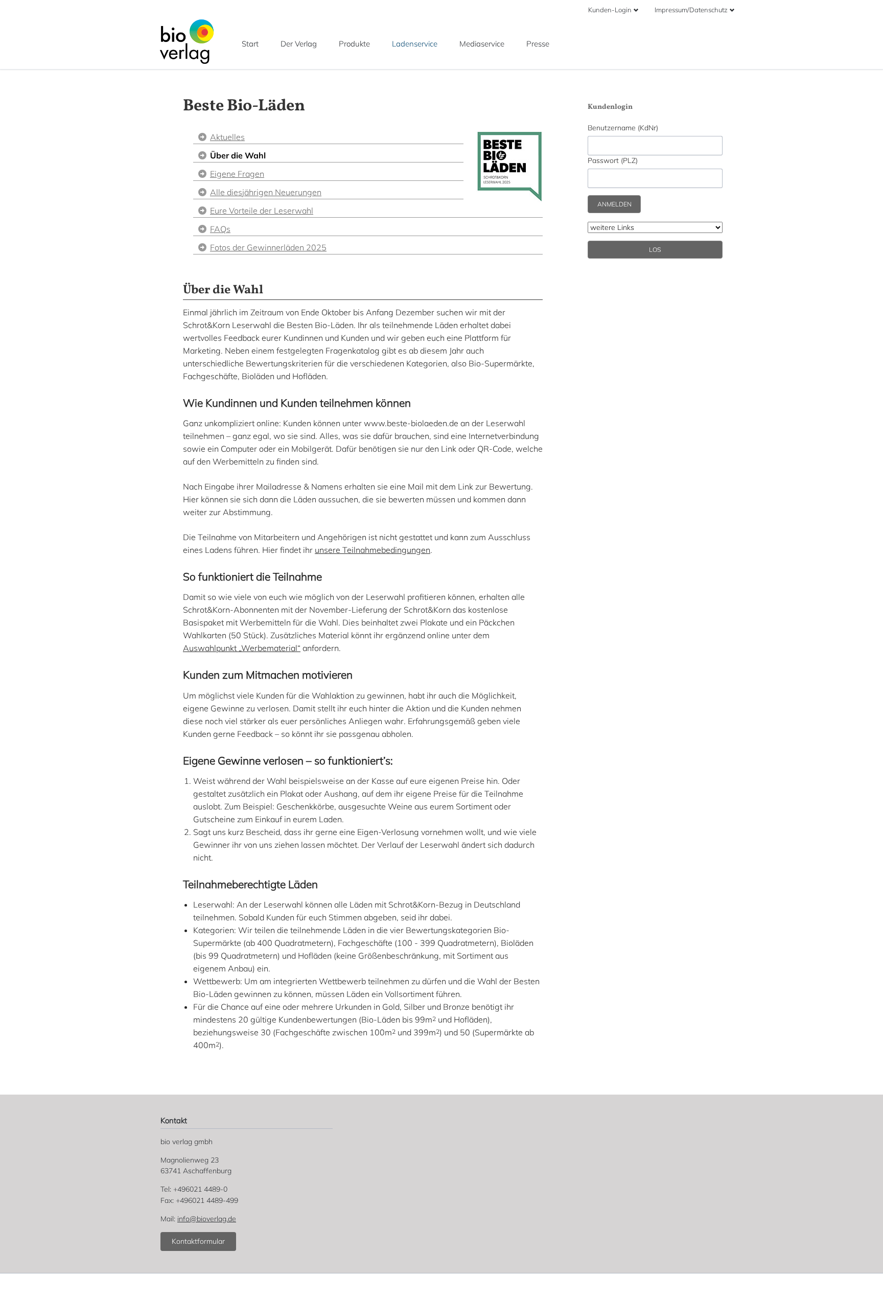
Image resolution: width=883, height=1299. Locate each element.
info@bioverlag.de (206, 1218)
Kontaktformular (198, 1241)
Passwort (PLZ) (613, 160)
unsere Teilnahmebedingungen (372, 550)
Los (655, 249)
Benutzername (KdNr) (623, 127)
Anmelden (614, 204)
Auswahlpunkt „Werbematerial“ (241, 648)
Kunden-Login (610, 10)
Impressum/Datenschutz (691, 10)
